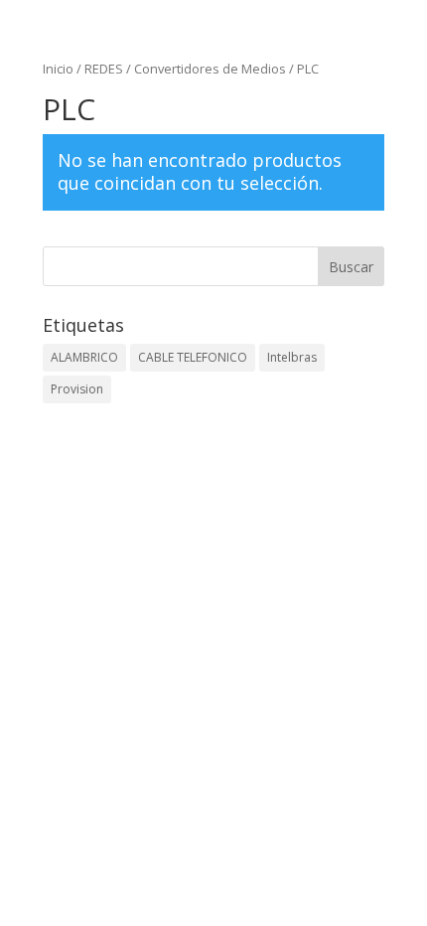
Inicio (58, 68)
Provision (77, 389)
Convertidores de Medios (210, 68)
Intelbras (292, 357)
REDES (103, 68)
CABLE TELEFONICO (192, 357)
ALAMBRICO (84, 357)
